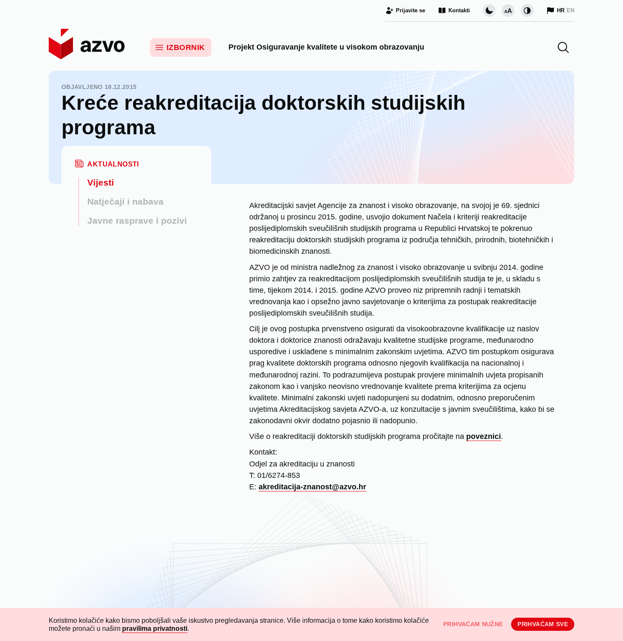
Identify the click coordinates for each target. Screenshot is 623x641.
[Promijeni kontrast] (527, 10)
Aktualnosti (113, 164)
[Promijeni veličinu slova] (508, 10)
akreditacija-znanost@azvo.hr (312, 487)
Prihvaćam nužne (473, 624)
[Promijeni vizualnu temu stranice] (489, 10)
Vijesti (100, 182)
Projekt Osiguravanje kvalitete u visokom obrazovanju (326, 47)
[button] (563, 47)
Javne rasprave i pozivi (137, 220)
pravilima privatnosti (154, 628)
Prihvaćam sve (542, 624)
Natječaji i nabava (125, 201)
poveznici (483, 436)
